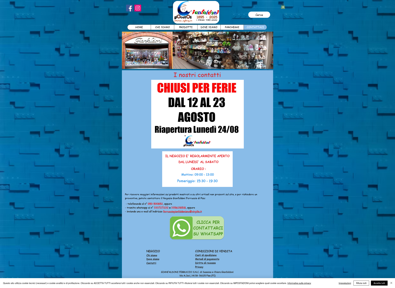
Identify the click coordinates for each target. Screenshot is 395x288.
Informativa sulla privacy (299, 283)
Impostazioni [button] (345, 283)
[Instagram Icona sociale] (137, 8)
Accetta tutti (379, 283)
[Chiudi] (391, 283)
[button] (283, 6)
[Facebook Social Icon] (129, 8)
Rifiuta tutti (361, 283)
